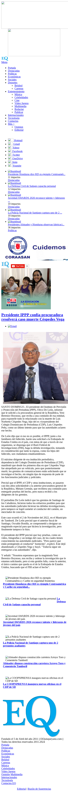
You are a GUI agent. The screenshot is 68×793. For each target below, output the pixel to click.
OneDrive (17, 158)
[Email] (12, 326)
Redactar (19, 109)
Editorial (19, 129)
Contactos (13, 121)
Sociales (12, 79)
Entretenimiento (16, 91)
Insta (14, 162)
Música (18, 94)
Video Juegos (22, 103)
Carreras (19, 88)
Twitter (16, 154)
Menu (4, 62)
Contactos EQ (8, 783)
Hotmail (17, 140)
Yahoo (15, 147)
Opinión (5, 774)
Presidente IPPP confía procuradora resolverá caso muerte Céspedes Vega (32, 317)
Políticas (12, 73)
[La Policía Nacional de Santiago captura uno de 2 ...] (14, 209)
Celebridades (21, 97)
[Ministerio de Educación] (26, 308)
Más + (11, 124)
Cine (17, 100)
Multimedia (20, 106)
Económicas (14, 76)
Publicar (19, 112)
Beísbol (18, 85)
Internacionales (16, 115)
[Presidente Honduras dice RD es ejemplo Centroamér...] (14, 171)
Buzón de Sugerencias (39, 788)
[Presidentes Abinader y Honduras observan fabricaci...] (14, 221)
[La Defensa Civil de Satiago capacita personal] (14, 183)
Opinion (19, 127)
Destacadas (14, 70)
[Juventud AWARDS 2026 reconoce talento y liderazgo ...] (14, 195)
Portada (12, 67)
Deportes (12, 82)
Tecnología (13, 118)
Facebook (17, 151)
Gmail (16, 144)
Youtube (16, 165)
